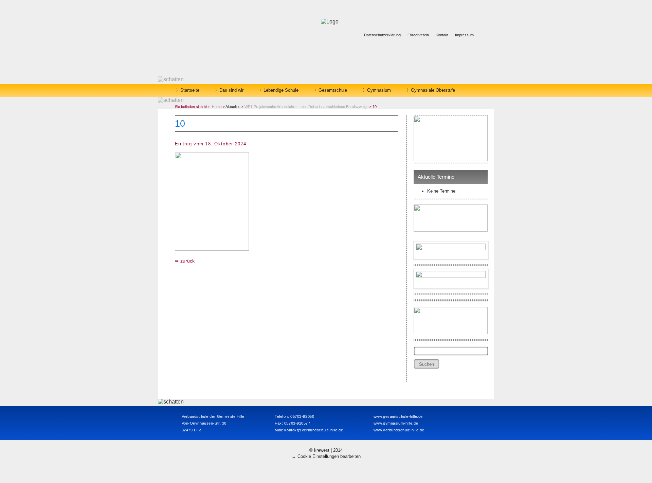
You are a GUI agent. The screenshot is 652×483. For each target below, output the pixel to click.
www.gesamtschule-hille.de (398, 416)
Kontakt (442, 35)
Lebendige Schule (281, 90)
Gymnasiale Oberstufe (433, 90)
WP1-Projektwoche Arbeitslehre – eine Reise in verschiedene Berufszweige (306, 107)
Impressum (464, 35)
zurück (187, 261)
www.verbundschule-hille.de (399, 430)
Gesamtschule (333, 90)
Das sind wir (231, 90)
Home (217, 107)
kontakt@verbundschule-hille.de (313, 430)
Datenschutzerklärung (382, 35)
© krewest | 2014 (326, 450)
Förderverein (418, 35)
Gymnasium (379, 90)
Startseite (189, 90)
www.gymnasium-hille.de (396, 423)
